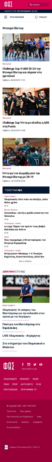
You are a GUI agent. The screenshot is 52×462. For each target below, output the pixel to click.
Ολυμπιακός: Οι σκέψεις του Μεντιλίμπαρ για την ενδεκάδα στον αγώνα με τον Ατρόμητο (24, 313)
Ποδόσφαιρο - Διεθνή (12, 223)
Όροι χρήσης (25, 411)
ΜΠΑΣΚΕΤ (25, 379)
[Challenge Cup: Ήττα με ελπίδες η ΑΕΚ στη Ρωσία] (26, 101)
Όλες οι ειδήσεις (25, 261)
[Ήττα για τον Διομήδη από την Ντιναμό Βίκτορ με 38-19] (26, 152)
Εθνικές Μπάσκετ (11, 210)
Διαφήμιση (37, 422)
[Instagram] (28, 364)
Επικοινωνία (12, 422)
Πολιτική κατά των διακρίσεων (20, 417)
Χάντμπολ (7, 64)
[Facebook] (22, 364)
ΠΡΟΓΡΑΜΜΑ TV (28, 389)
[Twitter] (34, 364)
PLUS (38, 384)
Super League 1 (10, 196)
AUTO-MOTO (27, 384)
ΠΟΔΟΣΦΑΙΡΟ (10, 379)
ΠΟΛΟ (6, 384)
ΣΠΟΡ (15, 384)
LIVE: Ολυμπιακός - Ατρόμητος (21, 335)
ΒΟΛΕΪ (35, 379)
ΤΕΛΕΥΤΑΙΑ (13, 190)
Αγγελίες (25, 422)
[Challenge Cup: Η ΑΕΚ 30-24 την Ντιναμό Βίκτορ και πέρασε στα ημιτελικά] (26, 47)
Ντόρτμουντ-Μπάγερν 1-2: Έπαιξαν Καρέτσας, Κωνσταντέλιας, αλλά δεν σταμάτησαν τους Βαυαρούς (24, 256)
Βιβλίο (6, 237)
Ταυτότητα (11, 411)
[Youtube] (40, 364)
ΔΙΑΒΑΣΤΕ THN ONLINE (20, 11)
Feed (39, 417)
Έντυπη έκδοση (13, 427)
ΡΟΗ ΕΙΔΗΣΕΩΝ (17, 17)
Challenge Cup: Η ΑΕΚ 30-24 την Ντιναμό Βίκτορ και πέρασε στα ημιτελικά (22, 72)
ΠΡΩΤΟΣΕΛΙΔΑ (11, 389)
